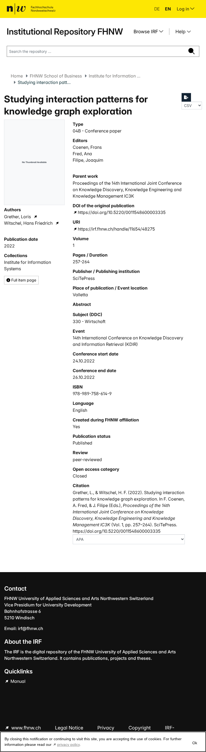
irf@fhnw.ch (30, 628)
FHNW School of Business (56, 76)
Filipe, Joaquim (88, 160)
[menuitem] (150, 31)
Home (17, 76)
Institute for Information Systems (115, 76)
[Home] (31, 8)
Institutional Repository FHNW (65, 31)
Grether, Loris (17, 216)
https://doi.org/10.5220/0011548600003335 (121, 212)
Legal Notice (69, 728)
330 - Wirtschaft (89, 321)
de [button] (157, 9)
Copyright (140, 728)
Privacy (106, 728)
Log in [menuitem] (183, 9)
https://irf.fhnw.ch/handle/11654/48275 (116, 229)
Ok (194, 743)
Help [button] (181, 31)
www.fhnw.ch (26, 728)
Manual (17, 681)
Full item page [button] (23, 280)
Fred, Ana (82, 153)
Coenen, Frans (87, 147)
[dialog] (103, 742)
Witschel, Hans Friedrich (28, 223)
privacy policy (68, 744)
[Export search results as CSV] (186, 97)
